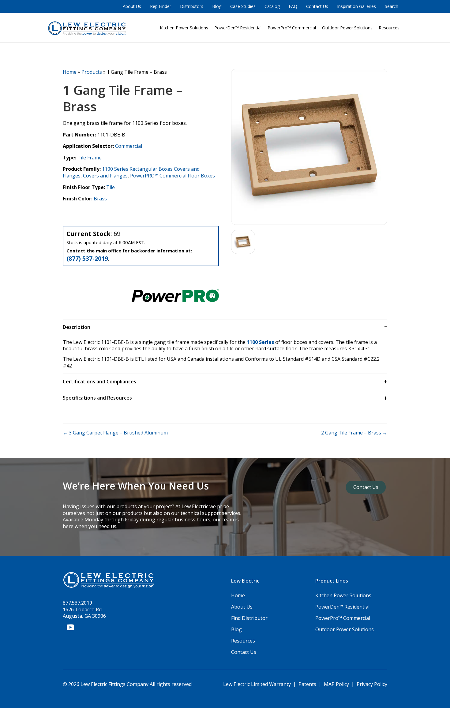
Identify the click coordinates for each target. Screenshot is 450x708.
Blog (216, 6)
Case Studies (243, 6)
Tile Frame (89, 157)
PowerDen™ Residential (237, 28)
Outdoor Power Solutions (347, 28)
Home (70, 72)
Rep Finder (160, 6)
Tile (110, 187)
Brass (100, 198)
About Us (132, 6)
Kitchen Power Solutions (184, 28)
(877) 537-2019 (87, 258)
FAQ (293, 6)
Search (391, 6)
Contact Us (317, 6)
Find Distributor (249, 618)
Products (91, 72)
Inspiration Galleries (356, 6)
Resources (389, 28)
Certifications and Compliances (99, 381)
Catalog (272, 6)
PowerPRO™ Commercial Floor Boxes (172, 175)
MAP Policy (336, 684)
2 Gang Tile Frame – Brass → (354, 433)
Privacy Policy (372, 684)
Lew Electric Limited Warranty (257, 684)
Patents (307, 684)
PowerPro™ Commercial (292, 28)
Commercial (128, 146)
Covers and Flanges (105, 175)
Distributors (191, 6)
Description (76, 327)
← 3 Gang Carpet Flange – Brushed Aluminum (115, 433)
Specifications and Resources (97, 397)
